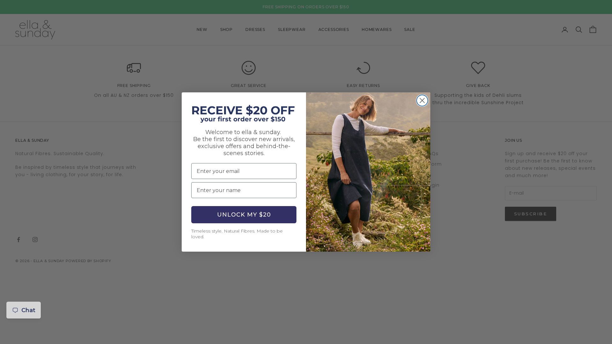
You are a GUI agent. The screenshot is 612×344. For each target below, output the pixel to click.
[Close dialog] (422, 100)
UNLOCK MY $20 (244, 214)
